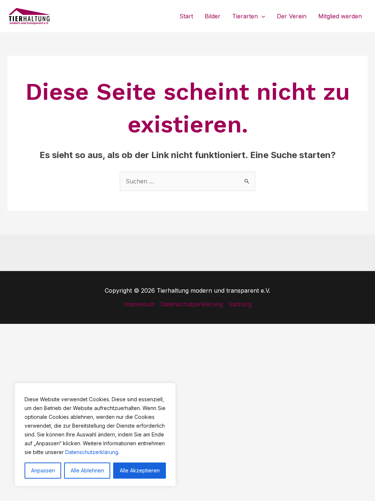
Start (186, 16)
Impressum (139, 304)
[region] (95, 434)
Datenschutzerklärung (91, 452)
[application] (261, 16)
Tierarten (245, 16)
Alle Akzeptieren (140, 470)
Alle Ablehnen (87, 470)
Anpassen (43, 470)
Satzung (240, 304)
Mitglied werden (340, 16)
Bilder (212, 16)
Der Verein (292, 16)
